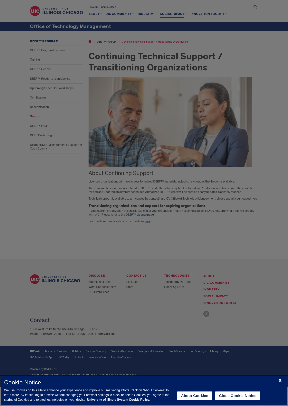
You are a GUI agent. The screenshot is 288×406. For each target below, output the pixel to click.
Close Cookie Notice (237, 396)
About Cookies (194, 396)
